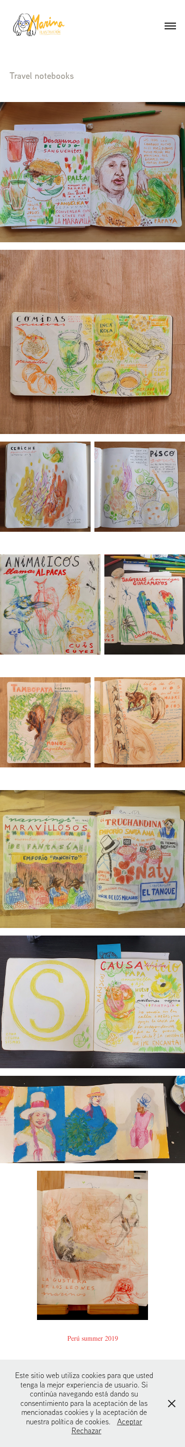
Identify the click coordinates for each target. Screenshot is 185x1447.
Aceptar (129, 1421)
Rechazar (87, 1430)
